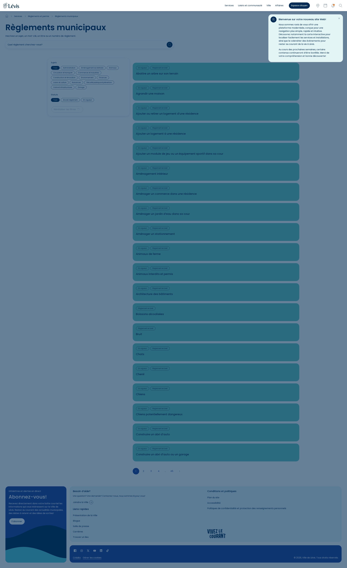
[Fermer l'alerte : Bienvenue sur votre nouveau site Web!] (339, 18)
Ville (268, 5)
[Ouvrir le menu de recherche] (340, 5)
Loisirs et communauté (250, 5)
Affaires (279, 5)
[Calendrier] (325, 5)
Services (229, 5)
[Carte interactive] (317, 5)
